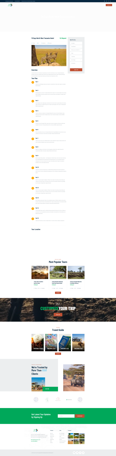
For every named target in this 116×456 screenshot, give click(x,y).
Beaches (37, 5)
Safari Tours (52, 436)
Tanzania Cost (51, 348)
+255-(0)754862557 (17, 1)
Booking (60, 439)
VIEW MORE (47, 388)
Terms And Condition (62, 440)
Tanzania (50, 43)
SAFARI (28, 5)
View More (58, 292)
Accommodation (50, 5)
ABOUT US (18, 5)
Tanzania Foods (38, 348)
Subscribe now (79, 415)
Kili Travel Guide (61, 433)
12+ (38, 43)
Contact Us (109, 5)
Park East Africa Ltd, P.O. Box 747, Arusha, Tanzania (28, 1)
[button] (76, 49)
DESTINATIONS (23, 5)
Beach (51, 440)
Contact (51, 442)
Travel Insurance (61, 442)
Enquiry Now (76, 69)
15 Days (33, 43)
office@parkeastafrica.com (9, 1)
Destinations (52, 434)
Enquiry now (58, 314)
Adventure (43, 43)
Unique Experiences (43, 5)
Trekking (32, 5)
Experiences (52, 439)
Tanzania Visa (64, 348)
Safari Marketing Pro (50, 452)
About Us (51, 433)
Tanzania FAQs (78, 348)
